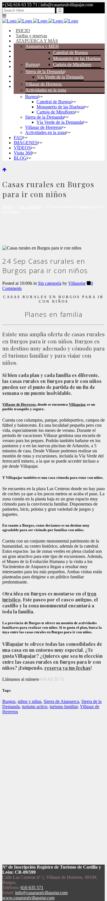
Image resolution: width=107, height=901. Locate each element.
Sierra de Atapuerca (61, 701)
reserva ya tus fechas (67, 668)
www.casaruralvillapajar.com (28, 897)
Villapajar (77, 283)
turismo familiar (64, 706)
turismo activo (34, 706)
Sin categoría (30, 206)
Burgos (8, 701)
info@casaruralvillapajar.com (41, 892)
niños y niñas (29, 701)
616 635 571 (32, 887)
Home (7, 206)
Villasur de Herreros (19, 404)
